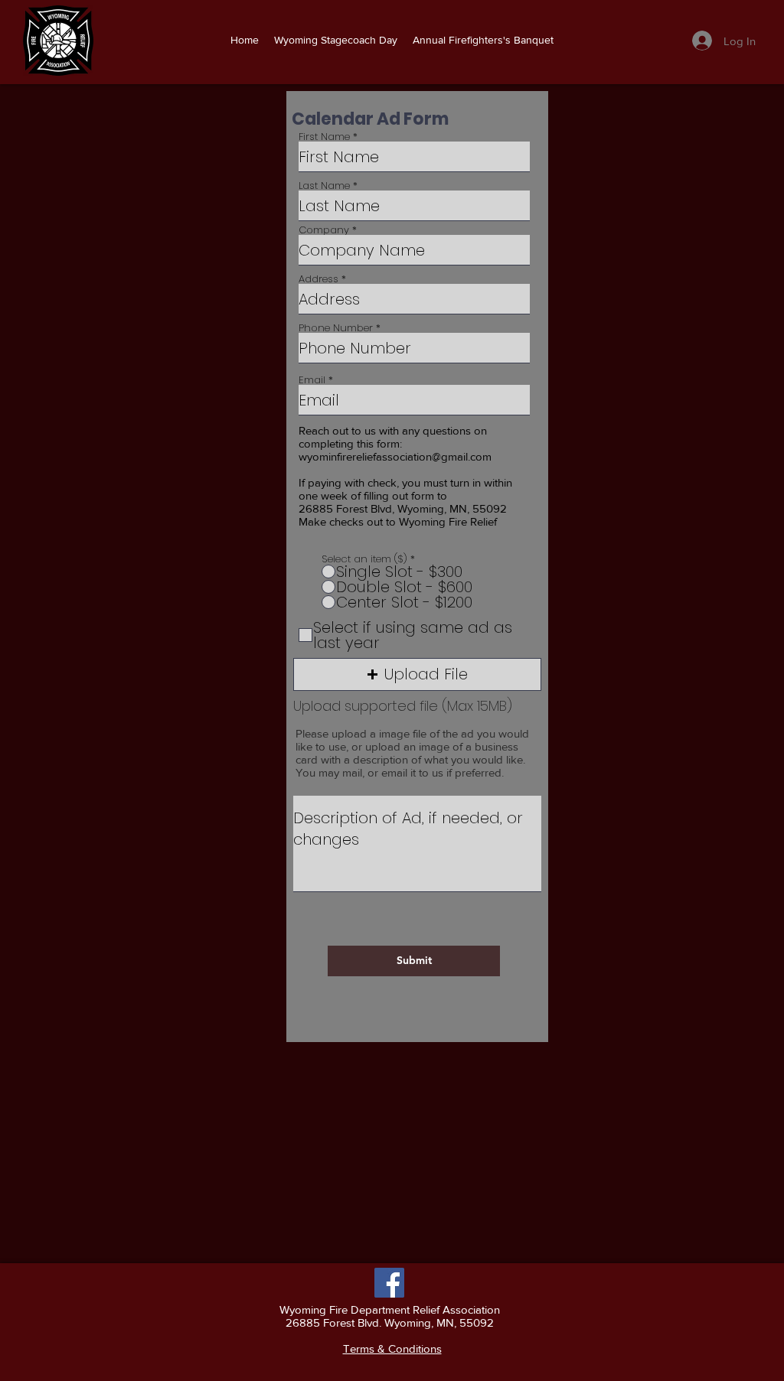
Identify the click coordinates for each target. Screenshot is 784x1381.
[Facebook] (389, 1283)
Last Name (324, 186)
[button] (417, 674)
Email (312, 380)
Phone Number (336, 328)
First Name (324, 137)
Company (324, 230)
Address (318, 279)
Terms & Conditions (392, 1348)
